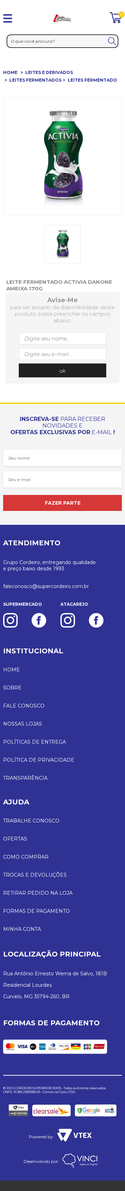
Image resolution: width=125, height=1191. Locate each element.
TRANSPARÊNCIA (25, 778)
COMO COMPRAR (26, 857)
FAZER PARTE (63, 503)
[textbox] (62, 41)
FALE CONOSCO (23, 706)
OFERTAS (15, 839)
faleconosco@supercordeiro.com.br (46, 586)
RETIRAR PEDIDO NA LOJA (38, 893)
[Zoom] (62, 244)
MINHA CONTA (22, 929)
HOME (10, 72)
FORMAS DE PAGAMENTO (36, 911)
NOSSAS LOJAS (22, 724)
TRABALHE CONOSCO (31, 821)
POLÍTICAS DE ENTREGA (34, 742)
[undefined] (62, 156)
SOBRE (12, 688)
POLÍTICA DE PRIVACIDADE (38, 760)
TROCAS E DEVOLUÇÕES (35, 875)
